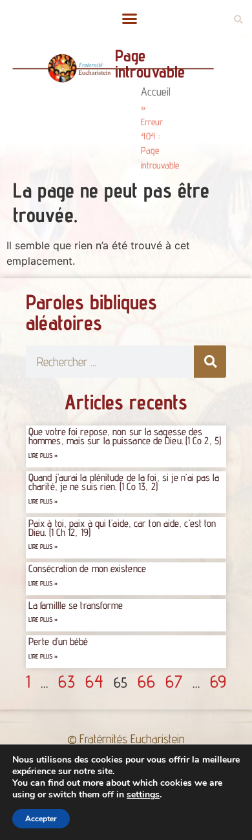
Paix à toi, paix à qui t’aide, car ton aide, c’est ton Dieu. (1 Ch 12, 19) (122, 527)
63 (66, 681)
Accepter (41, 819)
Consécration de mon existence (87, 568)
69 (218, 681)
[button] (129, 18)
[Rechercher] (210, 361)
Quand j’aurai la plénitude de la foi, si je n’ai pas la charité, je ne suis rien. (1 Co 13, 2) (124, 482)
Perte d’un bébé (58, 641)
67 (173, 681)
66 (146, 681)
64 (94, 681)
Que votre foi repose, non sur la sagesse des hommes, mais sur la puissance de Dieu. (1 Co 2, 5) (124, 436)
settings (143, 795)
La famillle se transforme (75, 605)
